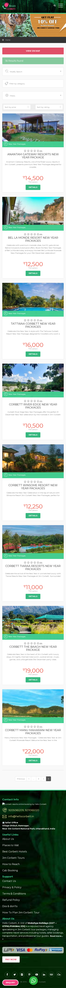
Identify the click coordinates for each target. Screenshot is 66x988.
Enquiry (10, 982)
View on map (33, 51)
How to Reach (11, 864)
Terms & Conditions (14, 893)
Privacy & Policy (11, 887)
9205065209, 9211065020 (23, 810)
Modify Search (16, 71)
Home (7, 40)
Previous (21, 779)
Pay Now (11, 959)
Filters (12, 96)
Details (33, 187)
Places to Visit (10, 845)
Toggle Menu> (60, 6)
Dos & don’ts (9, 906)
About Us (8, 839)
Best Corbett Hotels (14, 851)
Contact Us (9, 881)
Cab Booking (10, 870)
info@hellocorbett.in (21, 816)
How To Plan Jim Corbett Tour (21, 912)
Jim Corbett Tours (13, 857)
